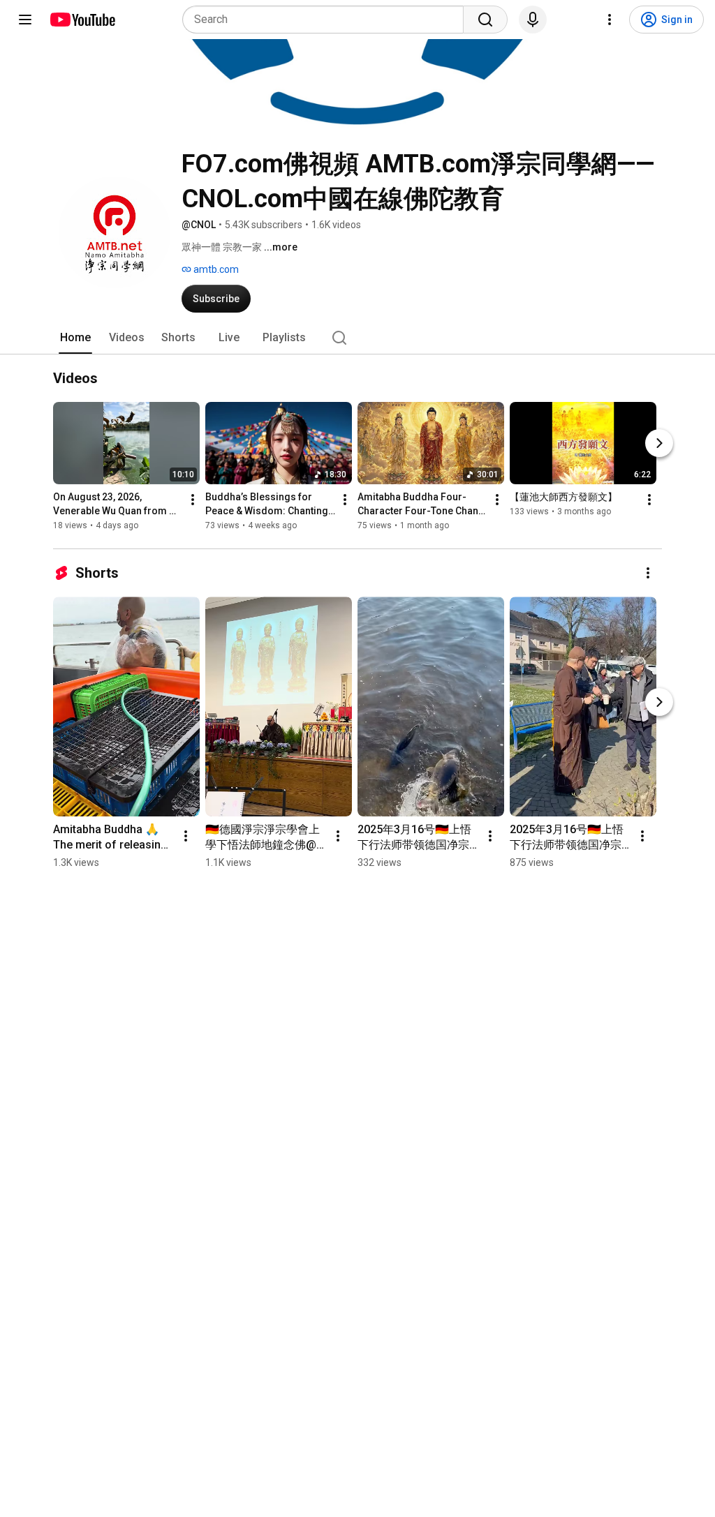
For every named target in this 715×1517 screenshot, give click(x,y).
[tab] (75, 337)
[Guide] (25, 19)
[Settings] (609, 19)
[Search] (485, 19)
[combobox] (327, 19)
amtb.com (215, 269)
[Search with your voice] (533, 19)
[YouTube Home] (82, 19)
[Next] (659, 443)
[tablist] (357, 337)
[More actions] (193, 500)
